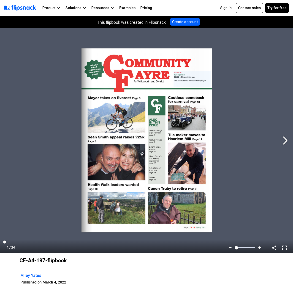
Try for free (277, 8)
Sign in (226, 8)
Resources (100, 8)
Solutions (73, 8)
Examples (127, 8)
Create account (185, 22)
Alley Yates (31, 275)
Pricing (146, 8)
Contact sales (249, 8)
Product (48, 8)
